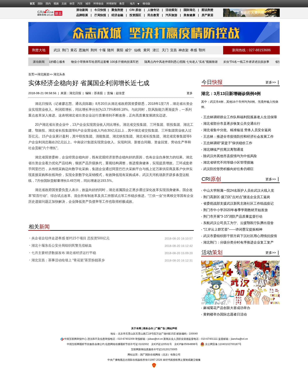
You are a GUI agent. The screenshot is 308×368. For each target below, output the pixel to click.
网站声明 (172, 328)
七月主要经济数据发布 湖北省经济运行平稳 (63, 253)
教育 (121, 3)
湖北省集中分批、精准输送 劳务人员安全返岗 (237, 130)
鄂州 (202, 50)
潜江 (156, 50)
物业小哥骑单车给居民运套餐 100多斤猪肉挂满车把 (97, 61)
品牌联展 (82, 15)
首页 (32, 3)
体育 (72, 3)
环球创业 (98, 3)
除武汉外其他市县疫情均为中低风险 (230, 156)
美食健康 (189, 15)
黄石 (73, 50)
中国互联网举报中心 (75, 338)
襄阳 (119, 50)
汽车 (80, 3)
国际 (40, 3)
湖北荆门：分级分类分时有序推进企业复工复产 (238, 242)
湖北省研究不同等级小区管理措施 (228, 162)
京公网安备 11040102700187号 (222, 344)
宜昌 (173, 50)
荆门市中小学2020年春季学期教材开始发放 (235, 210)
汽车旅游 (171, 15)
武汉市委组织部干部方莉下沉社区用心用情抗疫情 (240, 236)
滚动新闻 (82, 10)
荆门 (65, 50)
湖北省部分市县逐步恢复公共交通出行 (231, 123)
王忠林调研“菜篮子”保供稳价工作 (227, 143)
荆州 (94, 50)
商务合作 (148, 328)
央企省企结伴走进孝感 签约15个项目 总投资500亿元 (70, 238)
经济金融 (117, 15)
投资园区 (135, 15)
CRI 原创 (135, 10)
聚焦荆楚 (117, 10)
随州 (110, 50)
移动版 (146, 3)
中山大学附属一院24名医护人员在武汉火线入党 (238, 190)
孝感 (193, 50)
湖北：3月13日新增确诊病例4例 (231, 93)
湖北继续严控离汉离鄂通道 (223, 149)
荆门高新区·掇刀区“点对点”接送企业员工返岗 (236, 197)
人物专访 (153, 10)
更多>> (270, 82)
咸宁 (128, 50)
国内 (48, 3)
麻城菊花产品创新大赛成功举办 (226, 308)
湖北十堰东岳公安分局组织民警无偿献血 (61, 245)
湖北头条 (59, 74)
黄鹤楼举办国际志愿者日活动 (225, 314)
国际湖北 (189, 10)
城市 (88, 3)
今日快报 (100, 10)
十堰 (102, 50)
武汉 (57, 50)
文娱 (64, 3)
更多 (190, 93)
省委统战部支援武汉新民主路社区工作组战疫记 (238, 203)
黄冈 (146, 50)
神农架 (184, 50)
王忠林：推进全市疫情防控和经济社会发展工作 (238, 136)
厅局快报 (100, 15)
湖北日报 (75, 93)
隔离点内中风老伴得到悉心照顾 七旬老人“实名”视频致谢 (174, 61)
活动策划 (171, 10)
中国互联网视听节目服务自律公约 (86, 344)
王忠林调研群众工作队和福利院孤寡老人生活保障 (240, 117)
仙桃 (137, 50)
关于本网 (136, 328)
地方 (132, 3)
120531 (164, 344)
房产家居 (207, 15)
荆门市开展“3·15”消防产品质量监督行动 (232, 216)
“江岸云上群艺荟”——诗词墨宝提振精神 (232, 229)
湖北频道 (43, 74)
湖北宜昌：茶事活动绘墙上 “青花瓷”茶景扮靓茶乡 (68, 260)
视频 (56, 3)
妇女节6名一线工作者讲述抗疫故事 (239, 61)
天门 (165, 50)
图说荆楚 (207, 10)
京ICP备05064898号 (186, 344)
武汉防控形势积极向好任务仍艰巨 (228, 169)
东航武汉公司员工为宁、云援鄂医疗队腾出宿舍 (238, 223)
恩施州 (84, 50)
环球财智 (111, 3)
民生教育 (153, 15)
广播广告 (160, 328)
